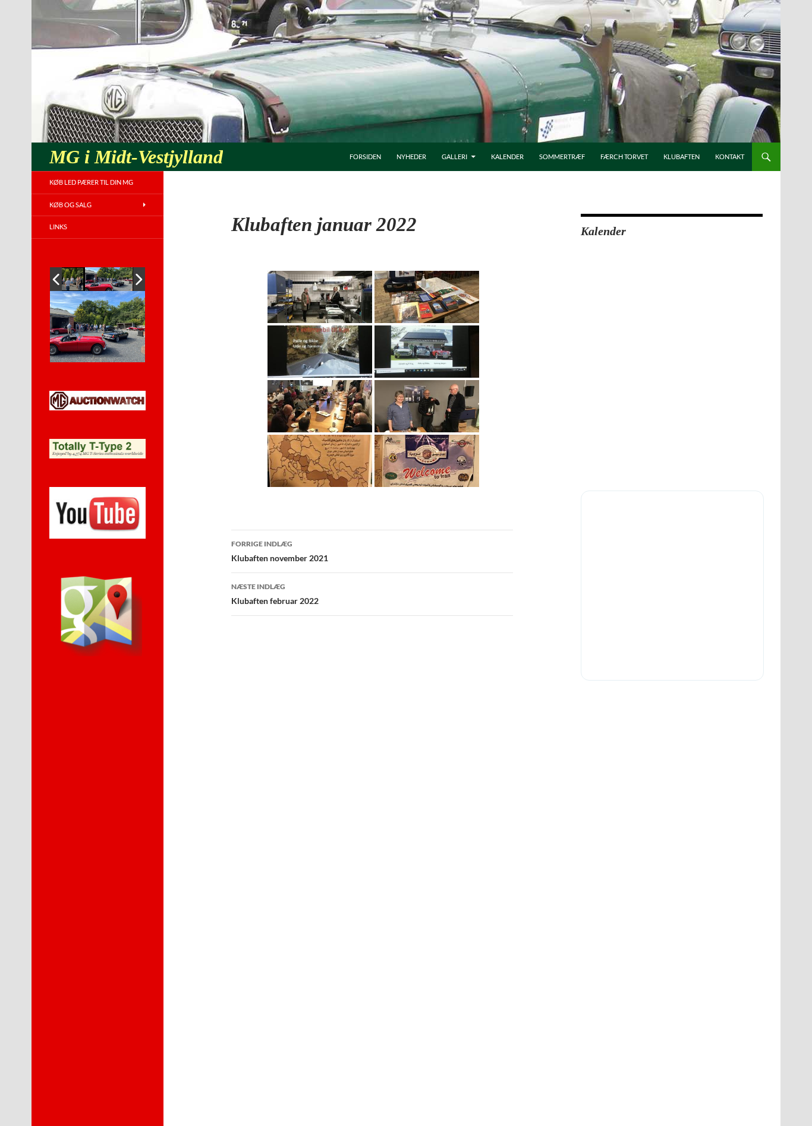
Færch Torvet (624, 156)
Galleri (454, 156)
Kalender (507, 156)
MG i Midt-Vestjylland (136, 156)
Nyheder (411, 156)
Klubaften (681, 156)
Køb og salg (70, 204)
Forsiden (365, 156)
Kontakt (729, 156)
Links (58, 226)
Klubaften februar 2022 (275, 594)
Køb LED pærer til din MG (91, 182)
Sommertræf (562, 156)
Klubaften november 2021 (279, 551)
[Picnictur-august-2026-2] (109, 279)
